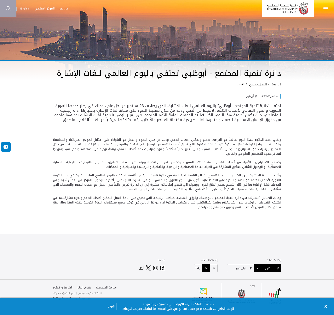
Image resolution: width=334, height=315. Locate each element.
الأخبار (241, 84)
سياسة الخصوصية (106, 287)
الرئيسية (276, 84)
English (24, 8)
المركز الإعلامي (45, 8)
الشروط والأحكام (62, 287)
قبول (111, 306)
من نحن (63, 8)
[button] (6, 147)
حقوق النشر (84, 287)
